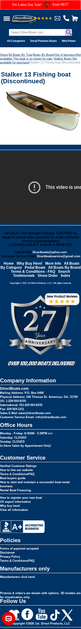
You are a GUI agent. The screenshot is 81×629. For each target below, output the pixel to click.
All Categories (16, 41)
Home (4, 54)
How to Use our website (16, 470)
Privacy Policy (10, 556)
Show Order (48, 275)
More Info (53, 263)
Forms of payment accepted (19, 548)
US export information (15, 501)
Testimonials (24, 275)
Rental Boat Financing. (16, 490)
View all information (14, 510)
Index (65, 275)
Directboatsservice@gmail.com (58, 256)
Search (64, 271)
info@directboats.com (51, 417)
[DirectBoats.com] (30, 16)
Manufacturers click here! (17, 577)
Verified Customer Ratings (18, 466)
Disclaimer (7, 552)
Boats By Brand (43, 54)
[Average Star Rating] (43, 18)
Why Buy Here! (29, 263)
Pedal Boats (35, 267)
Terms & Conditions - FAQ (33, 271)
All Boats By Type (20, 54)
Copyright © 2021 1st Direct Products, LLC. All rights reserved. (41, 283)
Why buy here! (10, 505)
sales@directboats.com (34, 413)
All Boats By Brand (64, 267)
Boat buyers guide (12, 478)
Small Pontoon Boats (43, 41)
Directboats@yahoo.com (50, 252)
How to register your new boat (21, 497)
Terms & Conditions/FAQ (17, 474)
